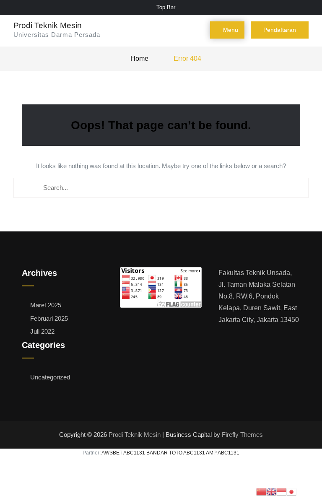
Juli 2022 (42, 331)
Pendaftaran (279, 29)
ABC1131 (228, 453)
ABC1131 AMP (200, 453)
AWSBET (111, 453)
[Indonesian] (281, 491)
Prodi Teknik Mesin (47, 25)
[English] (271, 491)
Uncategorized (50, 377)
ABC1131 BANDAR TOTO (152, 453)
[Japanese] (291, 491)
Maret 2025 (45, 305)
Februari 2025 (49, 318)
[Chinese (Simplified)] (261, 491)
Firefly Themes (242, 434)
